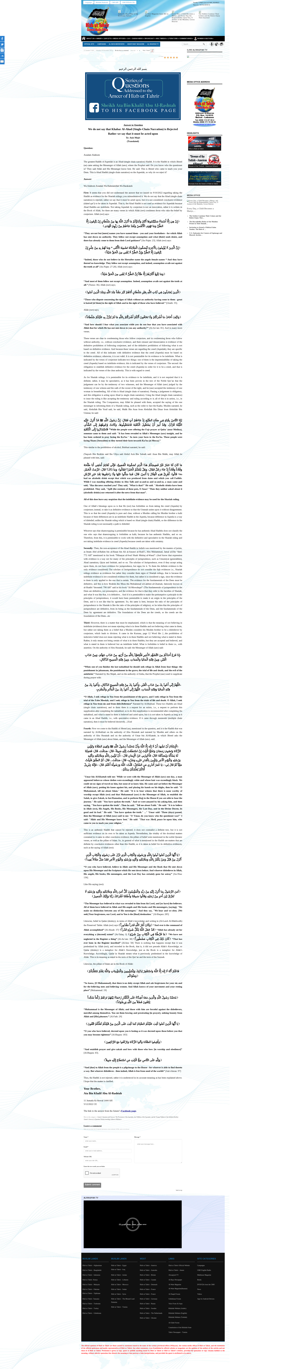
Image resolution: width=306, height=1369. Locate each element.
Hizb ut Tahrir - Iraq (118, 1269)
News (199, 1289)
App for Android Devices (205, 1299)
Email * (86, 1147)
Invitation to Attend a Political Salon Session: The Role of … (202, 228)
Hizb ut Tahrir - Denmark (148, 1284)
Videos (199, 1294)
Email (148, 50)
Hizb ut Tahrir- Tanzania (90, 1299)
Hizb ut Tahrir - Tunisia (119, 1307)
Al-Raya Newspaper (116, 44)
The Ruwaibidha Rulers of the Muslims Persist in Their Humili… (203, 223)
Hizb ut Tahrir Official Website (179, 1265)
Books (199, 1280)
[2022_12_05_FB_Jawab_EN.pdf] (152, 50)
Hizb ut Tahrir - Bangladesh (91, 1270)
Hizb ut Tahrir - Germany (148, 1299)
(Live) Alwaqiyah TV (197, 50)
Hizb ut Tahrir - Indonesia (91, 1275)
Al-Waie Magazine (175, 1284)
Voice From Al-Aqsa (175, 1304)
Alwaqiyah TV (174, 1275)
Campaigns (101, 44)
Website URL (88, 1157)
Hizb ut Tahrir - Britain (148, 1275)
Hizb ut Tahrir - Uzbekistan (91, 1313)
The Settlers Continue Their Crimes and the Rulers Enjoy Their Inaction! (209, 16)
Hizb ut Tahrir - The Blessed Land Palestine (122, 1300)
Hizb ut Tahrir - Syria (118, 1294)
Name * (86, 1137)
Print (144, 50)
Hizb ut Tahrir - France (148, 1289)
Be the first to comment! (122, 50)
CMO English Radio (204, 1270)
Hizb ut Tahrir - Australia (148, 1270)
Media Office (193, 195)
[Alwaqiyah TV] (216, 46)
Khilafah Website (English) (178, 1313)
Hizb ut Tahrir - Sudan (119, 1289)
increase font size (139, 50)
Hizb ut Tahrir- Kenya (90, 1280)
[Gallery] (221, 46)
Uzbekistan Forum (175, 1299)
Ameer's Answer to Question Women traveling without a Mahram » (103, 1119)
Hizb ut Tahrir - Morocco (119, 1284)
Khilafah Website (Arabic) (177, 1308)
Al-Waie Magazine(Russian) (178, 1289)
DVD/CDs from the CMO (206, 1284)
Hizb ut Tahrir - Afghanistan (92, 1265)
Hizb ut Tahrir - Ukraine (148, 1318)
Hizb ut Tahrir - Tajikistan (91, 1293)
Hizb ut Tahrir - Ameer (176, 1270)
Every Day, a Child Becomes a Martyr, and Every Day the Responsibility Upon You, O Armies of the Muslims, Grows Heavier (183, 17)
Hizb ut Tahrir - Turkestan (91, 1304)
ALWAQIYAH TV (91, 1198)
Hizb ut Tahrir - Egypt (118, 1265)
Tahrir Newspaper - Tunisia (178, 1332)
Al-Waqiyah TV (153, 44)
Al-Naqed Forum (174, 1294)
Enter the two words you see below (94, 1166)
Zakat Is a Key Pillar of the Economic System (128, 15)
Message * (137, 1137)
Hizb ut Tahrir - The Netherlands (151, 1313)
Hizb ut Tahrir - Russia (147, 1304)
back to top (179, 1190)
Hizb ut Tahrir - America (148, 1265)
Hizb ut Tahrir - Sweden (148, 1308)
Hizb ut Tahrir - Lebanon (119, 1280)
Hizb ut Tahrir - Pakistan (90, 1289)
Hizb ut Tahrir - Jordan (119, 1275)
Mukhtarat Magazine (135, 44)
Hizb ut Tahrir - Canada (148, 1280)
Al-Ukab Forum (174, 1323)
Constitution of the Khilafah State (180, 1327)
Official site (89, 44)
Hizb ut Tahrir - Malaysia (91, 1284)
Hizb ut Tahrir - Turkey (90, 1308)
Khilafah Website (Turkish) (178, 1317)
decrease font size (137, 50)
